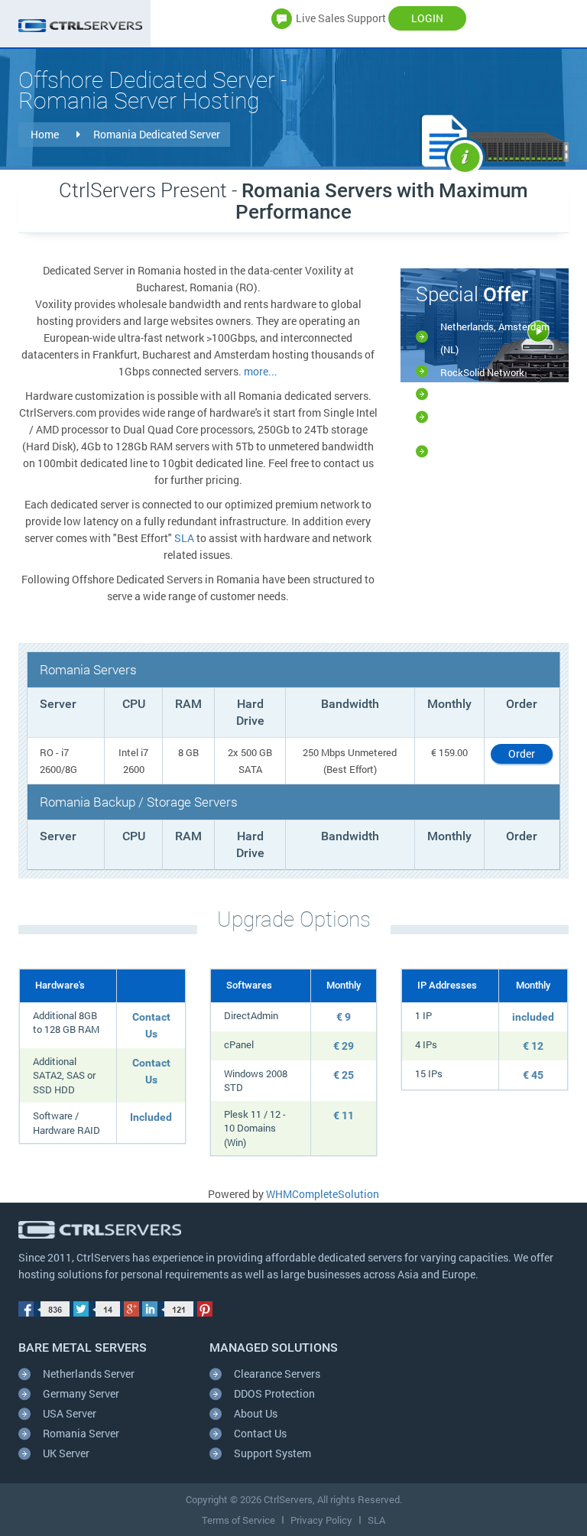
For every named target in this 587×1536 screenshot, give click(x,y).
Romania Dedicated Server (156, 134)
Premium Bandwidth (484, 418)
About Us (255, 1413)
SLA (184, 538)
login (427, 18)
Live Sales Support (341, 18)
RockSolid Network (482, 372)
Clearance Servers (277, 1373)
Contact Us (260, 1433)
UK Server (66, 1453)
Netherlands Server (89, 1373)
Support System (272, 1453)
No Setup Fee (470, 395)
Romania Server (81, 1433)
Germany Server (81, 1393)
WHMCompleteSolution (322, 1194)
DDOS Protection (274, 1393)
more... (260, 371)
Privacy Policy (321, 1520)
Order (521, 753)
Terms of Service (238, 1520)
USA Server (69, 1413)
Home (46, 134)
